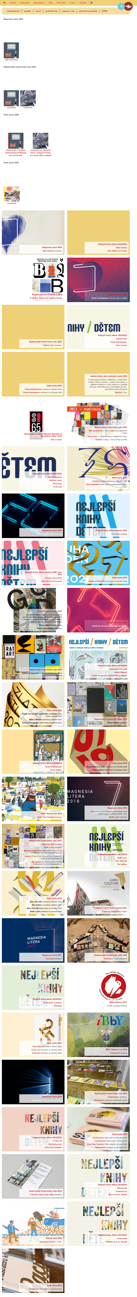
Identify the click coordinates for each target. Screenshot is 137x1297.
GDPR (104, 11)
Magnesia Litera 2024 (52, 247)
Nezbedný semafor (47, 1242)
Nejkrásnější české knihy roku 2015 (110, 1093)
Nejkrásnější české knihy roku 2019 (45, 669)
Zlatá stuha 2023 (54, 386)
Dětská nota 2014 (54, 1238)
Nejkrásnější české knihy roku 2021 (110, 427)
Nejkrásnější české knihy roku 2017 (45, 841)
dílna (51, 3)
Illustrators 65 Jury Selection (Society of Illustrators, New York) (43, 435)
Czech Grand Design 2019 (50, 611)
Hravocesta (93, 436)
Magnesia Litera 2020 (117, 622)
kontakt (83, 3)
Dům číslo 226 (48, 844)
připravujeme (39, 3)
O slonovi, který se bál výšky (42, 298)
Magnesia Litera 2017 (52, 955)
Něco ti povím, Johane (118, 1195)
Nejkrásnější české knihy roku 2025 (20, 67)
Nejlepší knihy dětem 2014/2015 (112, 1184)
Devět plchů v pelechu (52, 1003)
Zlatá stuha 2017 (54, 1043)
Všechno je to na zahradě (116, 1242)
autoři (38, 11)
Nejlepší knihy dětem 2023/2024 (112, 244)
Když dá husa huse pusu (51, 581)
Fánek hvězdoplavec (100, 298)
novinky (13, 3)
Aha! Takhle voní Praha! (117, 251)
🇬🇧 (91, 3)
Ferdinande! (115, 1053)
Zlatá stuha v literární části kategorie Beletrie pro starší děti (15, 152)
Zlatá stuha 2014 (54, 1285)
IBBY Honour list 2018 (51, 813)
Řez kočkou (37, 862)
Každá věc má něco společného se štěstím (109, 626)
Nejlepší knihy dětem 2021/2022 (47, 474)
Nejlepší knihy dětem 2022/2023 (112, 335)
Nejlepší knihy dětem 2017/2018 (112, 854)
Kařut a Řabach (121, 672)
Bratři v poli (114, 817)
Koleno (28, 856)
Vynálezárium (38, 1100)
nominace (11, 107)
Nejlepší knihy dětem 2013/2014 (112, 1235)
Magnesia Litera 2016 (52, 1096)
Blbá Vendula (48, 251)
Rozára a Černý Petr (45, 534)
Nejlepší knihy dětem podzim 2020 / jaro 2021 (43, 573)
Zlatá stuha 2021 (119, 577)
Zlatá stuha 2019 (119, 763)
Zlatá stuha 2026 (11, 115)
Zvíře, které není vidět (118, 669)
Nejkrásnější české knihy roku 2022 (45, 342)
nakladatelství (13, 11)
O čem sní (106, 911)
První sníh (57, 487)
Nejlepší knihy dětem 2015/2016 (47, 1137)
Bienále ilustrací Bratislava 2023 (47, 294)
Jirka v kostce (121, 345)
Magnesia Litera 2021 (52, 530)
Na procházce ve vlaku (96, 767)
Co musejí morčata (119, 534)
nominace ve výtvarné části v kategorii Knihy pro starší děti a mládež (40, 152)
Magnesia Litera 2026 (13, 19)
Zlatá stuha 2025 (11, 162)
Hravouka (50, 959)
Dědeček (118, 392)
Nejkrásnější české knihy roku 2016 (110, 955)
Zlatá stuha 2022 (119, 478)
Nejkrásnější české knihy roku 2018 (110, 719)
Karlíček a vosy (102, 440)
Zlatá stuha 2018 (54, 898)
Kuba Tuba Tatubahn (46, 817)
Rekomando (99, 1100)
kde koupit (61, 3)
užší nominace (11, 60)
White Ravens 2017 (118, 1002)
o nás (72, 3)
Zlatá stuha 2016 (119, 1134)
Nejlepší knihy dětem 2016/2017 (47, 999)
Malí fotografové (96, 431)
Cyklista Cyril (48, 345)
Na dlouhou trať (55, 1144)
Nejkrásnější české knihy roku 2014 (45, 1191)
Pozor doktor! (45, 625)
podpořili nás (51, 11)
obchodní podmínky (88, 11)
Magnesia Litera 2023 (117, 294)
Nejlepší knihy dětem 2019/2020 (112, 665)
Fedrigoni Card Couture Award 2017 (110, 908)
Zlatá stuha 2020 (54, 710)
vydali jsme (24, 3)
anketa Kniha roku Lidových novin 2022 (108, 376)
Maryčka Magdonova (32, 851)
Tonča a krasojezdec (45, 628)
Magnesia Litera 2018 (117, 808)
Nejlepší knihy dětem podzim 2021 (111, 530)
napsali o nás (68, 11)
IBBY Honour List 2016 (116, 1049)
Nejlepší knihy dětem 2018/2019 (47, 763)
